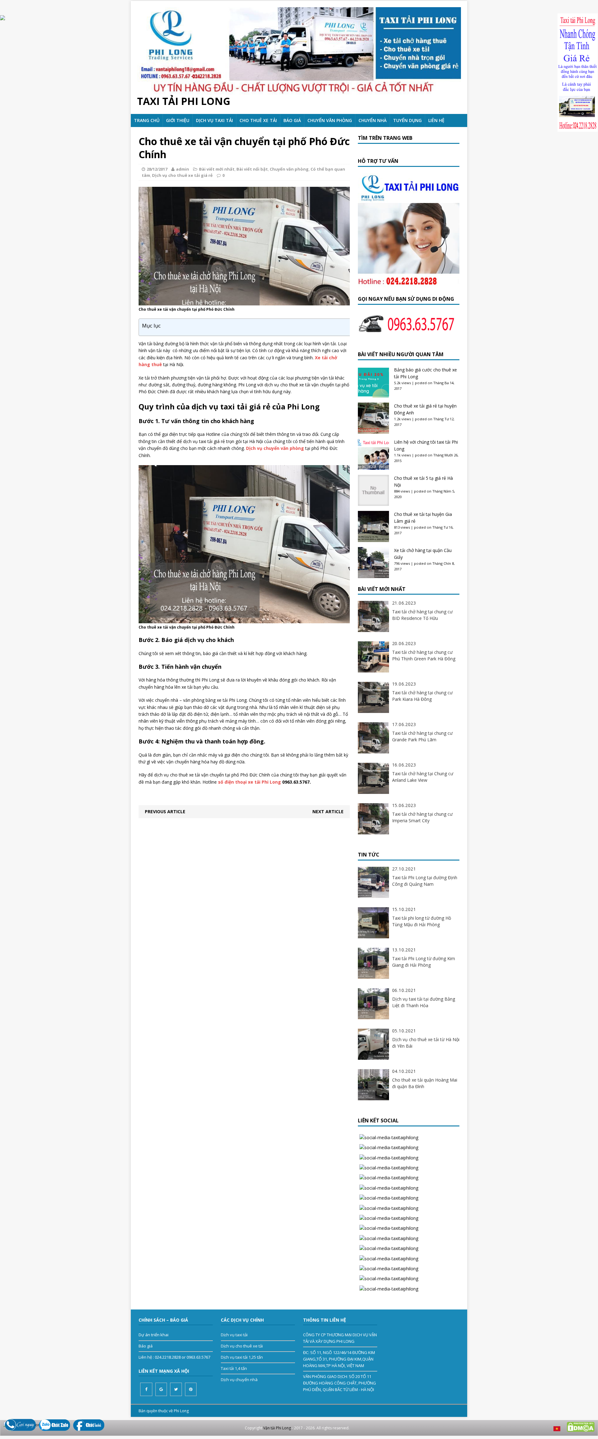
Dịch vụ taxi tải (214, 120)
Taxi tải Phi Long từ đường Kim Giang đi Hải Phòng (423, 961)
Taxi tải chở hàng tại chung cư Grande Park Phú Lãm (422, 736)
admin (182, 169)
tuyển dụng (407, 120)
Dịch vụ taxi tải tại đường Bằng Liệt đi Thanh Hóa (423, 1002)
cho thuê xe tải (258, 120)
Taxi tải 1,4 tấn (234, 1368)
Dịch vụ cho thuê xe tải (242, 1346)
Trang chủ (146, 120)
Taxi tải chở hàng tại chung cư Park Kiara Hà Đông (422, 696)
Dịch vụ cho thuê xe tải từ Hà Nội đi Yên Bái (425, 1042)
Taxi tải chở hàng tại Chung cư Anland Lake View (422, 777)
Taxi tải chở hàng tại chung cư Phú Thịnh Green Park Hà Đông (423, 655)
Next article (328, 811)
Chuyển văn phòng (329, 120)
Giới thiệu (177, 120)
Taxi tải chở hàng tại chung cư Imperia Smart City (422, 817)
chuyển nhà (372, 120)
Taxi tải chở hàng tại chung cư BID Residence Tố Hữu (422, 615)
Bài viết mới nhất (217, 169)
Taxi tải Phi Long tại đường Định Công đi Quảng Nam (424, 881)
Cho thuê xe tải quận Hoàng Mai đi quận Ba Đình (424, 1083)
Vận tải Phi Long (277, 1428)
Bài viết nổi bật (252, 169)
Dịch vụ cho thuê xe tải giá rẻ (182, 175)
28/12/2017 (157, 169)
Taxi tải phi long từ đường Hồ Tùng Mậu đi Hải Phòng (421, 921)
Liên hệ (436, 120)
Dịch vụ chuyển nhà (239, 1379)
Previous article (165, 811)
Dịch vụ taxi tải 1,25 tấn (242, 1357)
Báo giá (292, 120)
